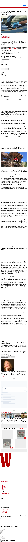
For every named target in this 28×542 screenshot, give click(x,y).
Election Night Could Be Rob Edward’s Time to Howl (9, 78)
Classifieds (3, 495)
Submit (4, 537)
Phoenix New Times (4, 511)
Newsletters (3, 490)
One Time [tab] (2, 354)
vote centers (15, 43)
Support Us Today (3, 358)
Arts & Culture (4, 487)
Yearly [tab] (7, 354)
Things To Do (3, 489)
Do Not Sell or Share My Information (6, 517)
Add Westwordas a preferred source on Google (5, 37)
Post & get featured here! (22, 428)
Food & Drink (3, 486)
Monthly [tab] (5, 354)
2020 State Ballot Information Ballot (8, 46)
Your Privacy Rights (13, 514)
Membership (3, 505)
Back (1, 537)
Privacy (2, 514)
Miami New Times (4, 510)
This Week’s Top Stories (4, 528)
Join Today (1, 530)
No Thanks (1, 531)
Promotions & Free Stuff (5, 493)
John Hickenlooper (15, 48)
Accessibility (8, 514)
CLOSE (2, 74)
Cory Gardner (9, 48)
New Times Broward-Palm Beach (6, 509)
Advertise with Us (4, 494)
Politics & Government (4, 10)
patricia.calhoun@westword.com (5, 376)
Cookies (5, 514)
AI (10, 514)
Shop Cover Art (4, 504)
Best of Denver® (3, 529)
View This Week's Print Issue (4, 481)
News (2, 485)
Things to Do (2, 527)
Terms (3, 514)
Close (1, 541)
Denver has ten (14, 49)
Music (2, 488)
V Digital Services (4, 512)
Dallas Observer (4, 508)
